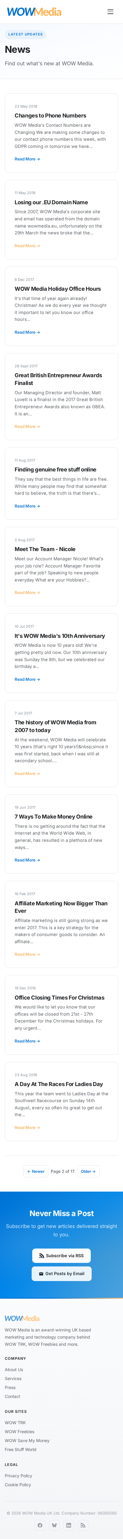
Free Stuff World (20, 1449)
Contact (12, 1396)
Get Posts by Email (64, 1273)
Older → (88, 1171)
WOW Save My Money (27, 1440)
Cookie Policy (18, 1484)
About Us (14, 1369)
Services (13, 1378)
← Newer (35, 1171)
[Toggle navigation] (110, 11)
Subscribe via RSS (65, 1255)
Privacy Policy (18, 1475)
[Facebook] (40, 1525)
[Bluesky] (54, 1525)
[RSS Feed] (83, 1525)
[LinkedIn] (68, 1525)
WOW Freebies (19, 1431)
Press (10, 1387)
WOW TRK (15, 1422)
